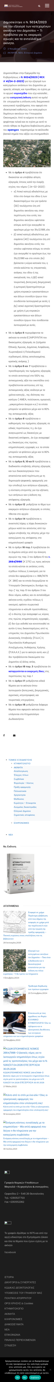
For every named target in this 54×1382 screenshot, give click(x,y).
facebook (10, 1252)
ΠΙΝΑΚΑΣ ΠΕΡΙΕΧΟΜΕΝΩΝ (20, 1340)
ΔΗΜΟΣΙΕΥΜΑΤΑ (14, 1324)
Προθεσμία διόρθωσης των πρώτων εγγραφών (38, 988)
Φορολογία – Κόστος (24, 783)
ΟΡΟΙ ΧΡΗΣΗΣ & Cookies (18, 1303)
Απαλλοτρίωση (21, 771)
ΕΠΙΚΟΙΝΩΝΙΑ (12, 1335)
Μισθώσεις (19, 798)
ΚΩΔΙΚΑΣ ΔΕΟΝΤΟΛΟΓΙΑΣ (19, 1287)
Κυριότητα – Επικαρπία (25, 802)
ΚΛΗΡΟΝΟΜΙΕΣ (21, 822)
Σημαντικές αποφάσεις (24, 814)
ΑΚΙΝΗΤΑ (12, 52)
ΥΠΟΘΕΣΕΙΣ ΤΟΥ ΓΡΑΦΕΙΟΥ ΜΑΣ (23, 1293)
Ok (17, 1377)
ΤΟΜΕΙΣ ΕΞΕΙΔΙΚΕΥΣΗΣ (20, 759)
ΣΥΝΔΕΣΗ (10, 1345)
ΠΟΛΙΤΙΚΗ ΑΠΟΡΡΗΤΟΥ (18, 1298)
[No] (50, 1369)
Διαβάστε (35, 1377)
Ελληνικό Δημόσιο (33, 52)
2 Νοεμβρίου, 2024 (17, 48)
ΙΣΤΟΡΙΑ (9, 1277)
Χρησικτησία (20, 794)
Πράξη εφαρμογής (22, 787)
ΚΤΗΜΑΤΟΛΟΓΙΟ (22, 763)
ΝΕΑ (20, 52)
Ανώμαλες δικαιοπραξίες (25, 807)
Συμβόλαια (19, 778)
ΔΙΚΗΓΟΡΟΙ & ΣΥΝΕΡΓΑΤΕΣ (20, 1282)
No (24, 1377)
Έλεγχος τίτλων (21, 774)
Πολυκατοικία (20, 791)
